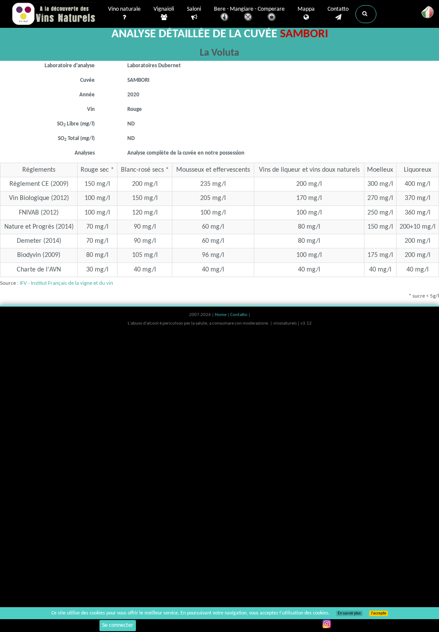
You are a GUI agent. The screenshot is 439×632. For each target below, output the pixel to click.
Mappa (306, 9)
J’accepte (378, 613)
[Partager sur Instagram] (326, 623)
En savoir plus (349, 613)
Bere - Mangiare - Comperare (249, 9)
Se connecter (117, 625)
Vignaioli (163, 9)
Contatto (338, 9)
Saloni (194, 9)
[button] (365, 14)
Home (221, 315)
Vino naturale (124, 9)
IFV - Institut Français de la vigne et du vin (66, 283)
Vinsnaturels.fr (54, 14)
